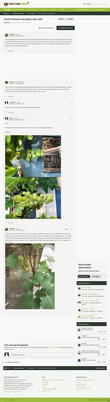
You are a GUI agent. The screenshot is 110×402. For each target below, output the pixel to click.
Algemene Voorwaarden (83, 388)
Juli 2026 (84, 343)
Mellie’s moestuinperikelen (93, 352)
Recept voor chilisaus (88, 309)
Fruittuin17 (12, 102)
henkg (83, 360)
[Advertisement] (39, 66)
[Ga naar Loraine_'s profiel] (79, 317)
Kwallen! (84, 358)
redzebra (87, 311)
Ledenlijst (45, 384)
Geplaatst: (96, 289)
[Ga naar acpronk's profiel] (79, 303)
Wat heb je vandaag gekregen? (90, 294)
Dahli (86, 289)
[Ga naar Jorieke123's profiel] (6, 82)
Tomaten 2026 (86, 287)
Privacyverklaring (81, 386)
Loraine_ (87, 318)
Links (43, 386)
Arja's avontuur (89, 329)
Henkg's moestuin (91, 360)
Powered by (98, 400)
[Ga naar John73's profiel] (6, 118)
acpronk (87, 303)
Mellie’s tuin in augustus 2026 (90, 351)
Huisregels (45, 382)
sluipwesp (7, 22)
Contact (78, 382)
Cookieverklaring (81, 384)
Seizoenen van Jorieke (93, 337)
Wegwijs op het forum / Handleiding (52, 380)
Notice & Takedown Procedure (85, 380)
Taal (5, 400)
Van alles (84, 336)
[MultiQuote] (5, 51)
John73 (11, 118)
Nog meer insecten (87, 328)
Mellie (83, 352)
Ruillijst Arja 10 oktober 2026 (90, 301)
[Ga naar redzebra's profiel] (79, 310)
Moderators (20, 82)
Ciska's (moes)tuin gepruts (92, 345)
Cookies (12, 400)
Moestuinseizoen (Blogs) (49, 388)
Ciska (83, 345)
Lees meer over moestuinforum (13, 391)
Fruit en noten (27, 22)
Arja (83, 329)
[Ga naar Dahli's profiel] (79, 288)
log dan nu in (53, 347)
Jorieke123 (12, 82)
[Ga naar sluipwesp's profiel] (6, 35)
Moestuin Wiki (46, 391)
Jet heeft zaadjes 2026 (88, 315)
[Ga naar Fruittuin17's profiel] (6, 102)
